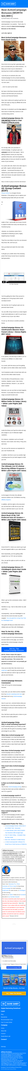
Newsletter (4, 1017)
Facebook (22, 894)
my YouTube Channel (13, 896)
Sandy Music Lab (5, 1036)
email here (4, 670)
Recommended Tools (7, 1019)
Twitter (11, 894)
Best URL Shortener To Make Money (15, 839)
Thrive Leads (13, 886)
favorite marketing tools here (14, 694)
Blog (2, 1014)
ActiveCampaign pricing (14, 786)
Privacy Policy (18, 1067)
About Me (3, 1031)
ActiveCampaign (6, 888)
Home (2, 1028)
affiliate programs (6, 499)
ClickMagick (22, 890)
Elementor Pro (12, 884)
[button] (21, 4)
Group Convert (5, 193)
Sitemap (3, 1046)
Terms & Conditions (10, 1067)
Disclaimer (3, 1067)
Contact (3, 1033)
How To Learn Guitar (6, 1022)
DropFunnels (5, 890)
